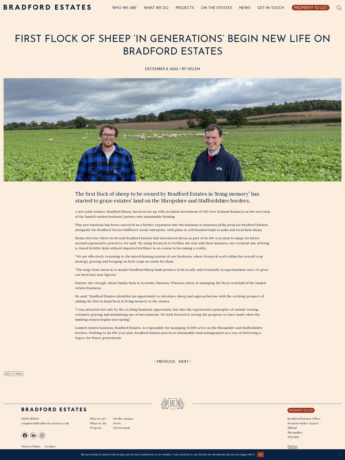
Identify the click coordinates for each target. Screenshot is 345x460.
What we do (156, 8)
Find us (292, 446)
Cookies (50, 446)
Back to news (13, 374)
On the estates (216, 8)
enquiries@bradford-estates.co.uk (45, 423)
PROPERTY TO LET (310, 8)
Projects (185, 8)
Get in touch (270, 8)
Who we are (124, 8)
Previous (165, 362)
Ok (260, 454)
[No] (340, 454)
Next (184, 362)
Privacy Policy (31, 446)
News (244, 8)
